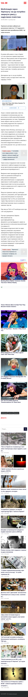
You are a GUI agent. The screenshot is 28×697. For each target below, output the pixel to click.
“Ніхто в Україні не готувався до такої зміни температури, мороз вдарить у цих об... (13, 449)
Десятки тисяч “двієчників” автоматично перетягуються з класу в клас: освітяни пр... (13, 594)
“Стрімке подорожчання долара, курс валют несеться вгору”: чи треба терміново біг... (12, 572)
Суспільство (11, 19)
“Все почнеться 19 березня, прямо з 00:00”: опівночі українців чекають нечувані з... (12, 683)
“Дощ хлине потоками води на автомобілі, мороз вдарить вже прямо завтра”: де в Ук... (13, 617)
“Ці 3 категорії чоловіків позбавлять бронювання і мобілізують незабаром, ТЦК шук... (13, 639)
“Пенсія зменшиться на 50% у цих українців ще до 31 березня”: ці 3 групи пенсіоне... (13, 661)
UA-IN (4, 2)
